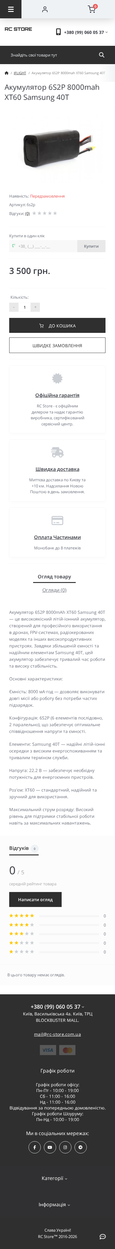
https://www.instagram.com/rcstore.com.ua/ (65, 1147)
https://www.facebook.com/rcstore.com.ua (35, 1147)
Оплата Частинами (57, 537)
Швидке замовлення (57, 345)
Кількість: (19, 297)
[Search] (101, 55)
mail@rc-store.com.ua (57, 1034)
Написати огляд (35, 899)
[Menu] (10, 9)
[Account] (44, 9)
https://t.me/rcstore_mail (81, 1147)
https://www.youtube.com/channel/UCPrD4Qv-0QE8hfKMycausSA (50, 1147)
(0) (27, 213)
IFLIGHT (20, 73)
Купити (91, 246)
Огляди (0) (54, 590)
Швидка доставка (57, 469)
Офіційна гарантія (57, 395)
